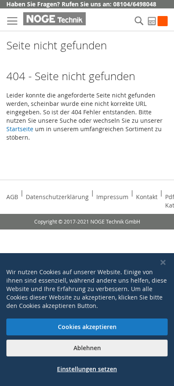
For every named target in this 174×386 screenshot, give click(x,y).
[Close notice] (163, 262)
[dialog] (87, 319)
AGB (12, 197)
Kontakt (147, 197)
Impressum (112, 197)
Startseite (19, 129)
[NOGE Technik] (54, 18)
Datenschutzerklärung (57, 197)
